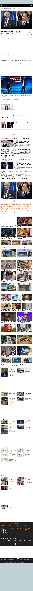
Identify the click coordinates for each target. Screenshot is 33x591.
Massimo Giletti (12, 178)
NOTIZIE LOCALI (11, 420)
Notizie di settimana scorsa (4, 533)
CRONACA (10, 392)
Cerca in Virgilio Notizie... (13, 538)
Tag (24, 540)
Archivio (20, 540)
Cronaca (2, 525)
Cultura (2, 526)
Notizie (5, 538)
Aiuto (25, 561)
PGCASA (14, 559)
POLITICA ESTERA (11, 401)
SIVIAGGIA (25, 559)
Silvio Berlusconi (25, 178)
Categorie (15, 540)
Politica (10, 525)
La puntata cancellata (5, 54)
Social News (27, 526)
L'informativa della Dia (5, 55)
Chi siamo (8, 561)
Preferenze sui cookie (21, 561)
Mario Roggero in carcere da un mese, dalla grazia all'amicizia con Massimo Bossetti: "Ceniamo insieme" (16, 213)
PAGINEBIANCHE (17, 559)
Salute (10, 526)
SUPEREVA (16, 560)
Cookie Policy (17, 561)
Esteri (18, 525)
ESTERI (26, 448)
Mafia (7, 178)
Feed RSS (3, 540)
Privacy (14, 561)
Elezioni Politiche (19, 528)
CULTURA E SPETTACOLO (6, 10)
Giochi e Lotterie (19, 526)
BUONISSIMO (31, 559)
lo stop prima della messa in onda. (26, 115)
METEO (10, 505)
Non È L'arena (18, 178)
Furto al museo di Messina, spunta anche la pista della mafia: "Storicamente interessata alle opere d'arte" (16, 205)
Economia (26, 525)
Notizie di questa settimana (3, 531)
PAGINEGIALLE (6, 559)
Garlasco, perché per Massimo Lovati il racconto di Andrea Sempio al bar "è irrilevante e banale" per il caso (15, 209)
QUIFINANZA (28, 559)
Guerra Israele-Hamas (27, 529)
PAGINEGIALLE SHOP (10, 559)
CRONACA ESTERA (27, 392)
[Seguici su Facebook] (15, 544)
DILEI (23, 559)
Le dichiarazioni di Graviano (6, 57)
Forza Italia (3, 178)
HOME (1, 10)
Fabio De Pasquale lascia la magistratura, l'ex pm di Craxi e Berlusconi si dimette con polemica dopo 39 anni (16, 207)
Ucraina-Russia (11, 528)
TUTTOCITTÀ (21, 559)
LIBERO (1, 559)
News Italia (29, 540)
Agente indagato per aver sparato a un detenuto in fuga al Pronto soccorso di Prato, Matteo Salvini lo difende (16, 211)
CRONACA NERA (27, 481)
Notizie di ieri (3, 529)
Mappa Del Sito (9, 540)
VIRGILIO (4, 559)
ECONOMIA (10, 448)
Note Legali (11, 561)
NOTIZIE (5, 5)
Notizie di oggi (3, 528)
